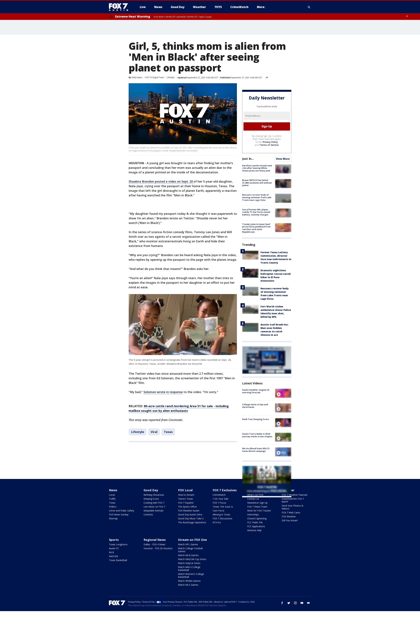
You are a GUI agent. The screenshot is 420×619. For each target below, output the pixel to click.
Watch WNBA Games (189, 580)
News (113, 490)
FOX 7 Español (185, 502)
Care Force (218, 510)
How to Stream (186, 494)
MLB (111, 552)
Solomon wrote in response (163, 392)
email (308, 603)
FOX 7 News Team (257, 506)
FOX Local (185, 490)
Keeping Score (151, 498)
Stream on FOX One (192, 540)
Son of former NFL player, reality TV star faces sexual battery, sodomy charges (256, 212)
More (260, 7)
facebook (282, 603)
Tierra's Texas (185, 498)
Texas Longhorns (118, 544)
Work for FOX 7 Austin (259, 510)
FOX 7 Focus (219, 502)
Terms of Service (269, 144)
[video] (283, 393)
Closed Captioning (256, 518)
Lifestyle (171, 77)
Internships (253, 514)
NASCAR (113, 556)
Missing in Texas (221, 514)
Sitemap (113, 518)
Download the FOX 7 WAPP (293, 500)
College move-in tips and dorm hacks (255, 406)
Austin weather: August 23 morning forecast (255, 391)
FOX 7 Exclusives (225, 490)
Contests (148, 514)
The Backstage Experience (192, 522)
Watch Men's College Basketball (189, 568)
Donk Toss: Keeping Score (255, 419)
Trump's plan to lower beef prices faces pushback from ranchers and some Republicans (256, 228)
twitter (288, 603)
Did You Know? (290, 520)
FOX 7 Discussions (222, 518)
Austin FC (114, 548)
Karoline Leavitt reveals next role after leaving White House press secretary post (257, 168)
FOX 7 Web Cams (291, 512)
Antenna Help (254, 530)
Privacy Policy (270, 142)
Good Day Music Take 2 (191, 518)
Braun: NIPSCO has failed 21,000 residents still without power (257, 183)
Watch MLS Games (188, 584)
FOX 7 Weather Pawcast (294, 494)
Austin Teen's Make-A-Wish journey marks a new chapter (257, 435)
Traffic (112, 498)
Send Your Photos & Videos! (292, 507)
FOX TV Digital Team (154, 77)
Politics (112, 506)
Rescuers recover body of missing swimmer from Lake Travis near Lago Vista (256, 197)
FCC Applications (256, 526)
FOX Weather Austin (188, 510)
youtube (301, 603)
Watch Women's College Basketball (191, 575)
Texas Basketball (118, 560)
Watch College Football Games (190, 550)
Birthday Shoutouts (154, 494)
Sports (114, 540)
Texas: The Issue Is (223, 506)
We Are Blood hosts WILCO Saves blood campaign (255, 450)
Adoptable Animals (153, 510)
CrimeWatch (219, 494)
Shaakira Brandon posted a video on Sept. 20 (161, 181)
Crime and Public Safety (121, 510)
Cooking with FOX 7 (154, 502)
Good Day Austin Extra (190, 514)
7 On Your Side (220, 498)
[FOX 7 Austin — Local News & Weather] (120, 7)
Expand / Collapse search (309, 7)
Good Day (151, 490)
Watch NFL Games (188, 544)
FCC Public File (255, 522)
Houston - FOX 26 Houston (158, 548)
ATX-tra (217, 522)
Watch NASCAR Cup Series (192, 559)
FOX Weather (289, 516)
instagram (295, 603)
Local (112, 494)
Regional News (155, 540)
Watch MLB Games (188, 555)
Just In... (248, 159)
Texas (168, 432)
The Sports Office (187, 506)
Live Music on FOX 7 (154, 506)
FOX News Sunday (118, 514)
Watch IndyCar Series (189, 563)
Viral (154, 432)
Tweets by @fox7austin (256, 501)
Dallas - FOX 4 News (154, 544)
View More (283, 159)
